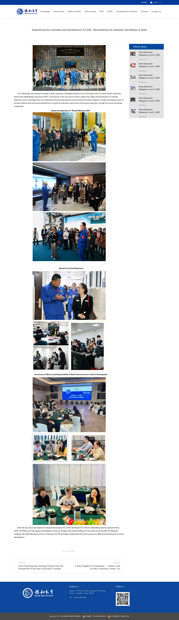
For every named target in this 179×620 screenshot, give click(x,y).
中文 (160, 2)
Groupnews (70, 551)
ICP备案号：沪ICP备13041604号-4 (96, 616)
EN (156, 2)
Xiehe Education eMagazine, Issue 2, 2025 (149, 99)
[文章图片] (135, 53)
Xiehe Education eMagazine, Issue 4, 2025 (149, 76)
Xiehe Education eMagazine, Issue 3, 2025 (149, 88)
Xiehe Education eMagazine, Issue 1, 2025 (149, 110)
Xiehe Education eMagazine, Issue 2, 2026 (149, 53)
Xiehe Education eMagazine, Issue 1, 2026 (149, 65)
